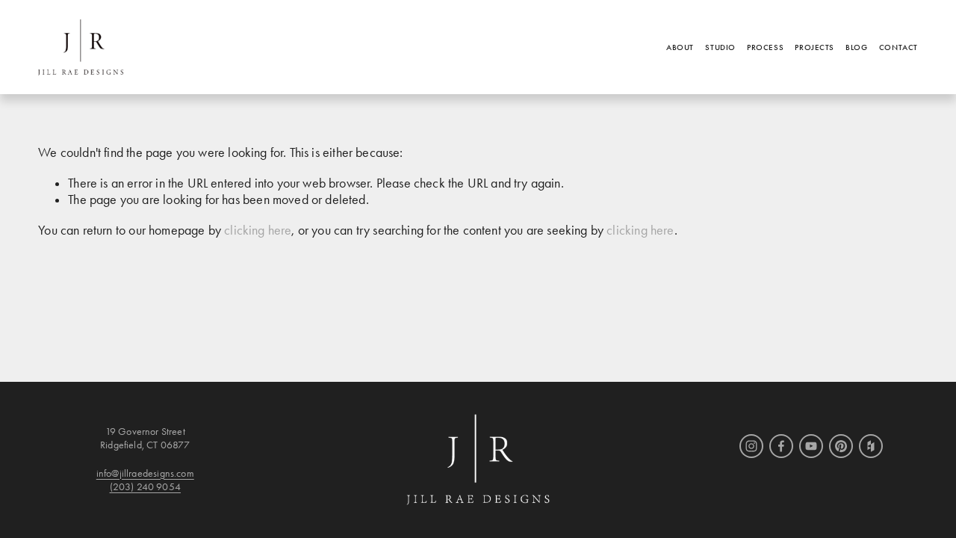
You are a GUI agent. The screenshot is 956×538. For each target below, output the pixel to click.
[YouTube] (811, 446)
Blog (856, 47)
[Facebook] (781, 446)
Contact (898, 47)
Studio (720, 47)
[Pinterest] (841, 446)
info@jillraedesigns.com (145, 473)
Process (765, 47)
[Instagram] (751, 446)
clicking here (257, 230)
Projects (814, 47)
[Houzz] (871, 446)
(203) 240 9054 (145, 486)
